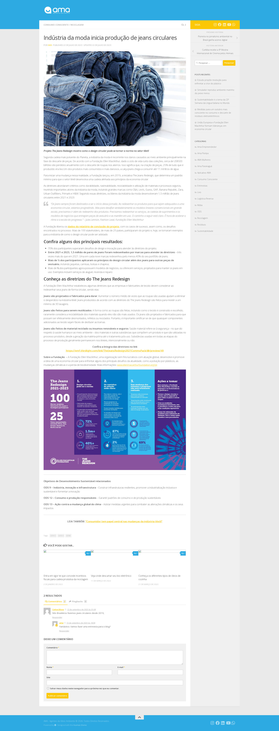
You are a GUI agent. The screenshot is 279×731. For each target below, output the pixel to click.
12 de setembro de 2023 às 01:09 (81, 609)
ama (50, 45)
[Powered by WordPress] (55, 725)
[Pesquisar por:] (208, 63)
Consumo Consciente (56, 24)
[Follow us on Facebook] (219, 24)
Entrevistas (202, 185)
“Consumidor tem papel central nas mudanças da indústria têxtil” (123, 521)
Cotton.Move (58, 609)
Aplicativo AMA (204, 172)
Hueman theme (80, 725)
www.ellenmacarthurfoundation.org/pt (137, 365)
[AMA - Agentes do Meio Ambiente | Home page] (57, 10)
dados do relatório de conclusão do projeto (93, 226)
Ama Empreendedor (207, 146)
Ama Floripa (203, 153)
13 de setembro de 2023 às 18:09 (81, 623)
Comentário (52, 647)
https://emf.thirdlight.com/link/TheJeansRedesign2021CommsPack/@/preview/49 (115, 350)
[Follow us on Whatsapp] (233, 24)
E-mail (121, 667)
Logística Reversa (205, 198)
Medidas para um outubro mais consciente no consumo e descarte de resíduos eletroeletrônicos (213, 112)
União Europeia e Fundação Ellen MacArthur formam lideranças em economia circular (211, 126)
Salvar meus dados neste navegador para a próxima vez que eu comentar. (84, 688)
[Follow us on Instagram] (215, 24)
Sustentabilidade (205, 231)
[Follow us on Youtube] (229, 24)
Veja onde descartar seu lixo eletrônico (111, 575)
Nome (49, 667)
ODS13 (61, 536)
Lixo (199, 192)
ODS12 (53, 536)
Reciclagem (77, 24)
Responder (57, 617)
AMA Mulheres (204, 159)
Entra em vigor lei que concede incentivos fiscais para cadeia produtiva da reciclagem (66, 577)
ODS (199, 211)
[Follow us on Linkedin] (224, 24)
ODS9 (68, 536)
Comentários (56, 601)
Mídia (199, 205)
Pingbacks (79, 601)
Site (48, 677)
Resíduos (201, 224)
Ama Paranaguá (204, 166)
